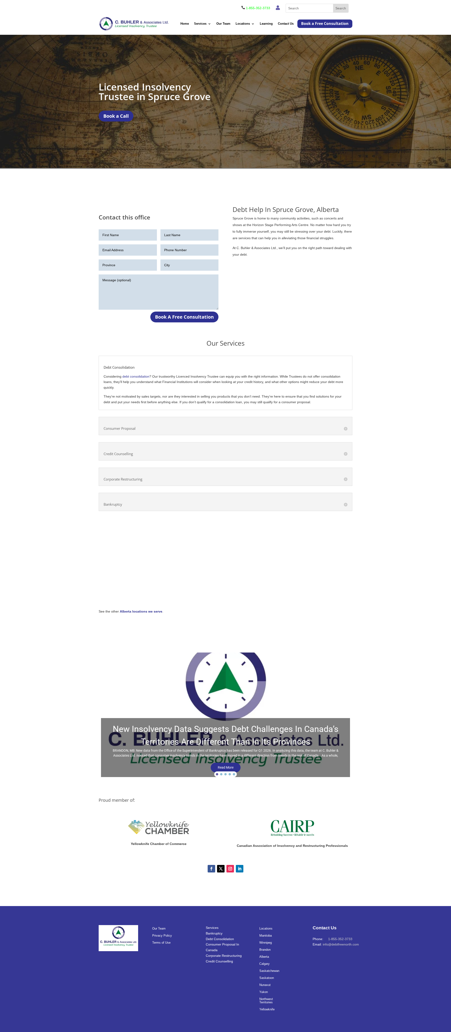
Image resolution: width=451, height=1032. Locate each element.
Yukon (263, 992)
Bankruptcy (214, 933)
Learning (266, 23)
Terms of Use (161, 942)
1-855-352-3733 (258, 8)
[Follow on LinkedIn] (239, 868)
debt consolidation (135, 376)
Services (200, 23)
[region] (225, 716)
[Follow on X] (221, 868)
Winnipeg (265, 942)
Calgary (264, 964)
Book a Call (116, 116)
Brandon (265, 949)
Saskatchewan (269, 971)
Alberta (264, 956)
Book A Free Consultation (184, 317)
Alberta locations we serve (141, 611)
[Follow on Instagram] (230, 868)
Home (184, 23)
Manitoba (265, 935)
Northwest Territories (266, 1000)
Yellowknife (267, 1009)
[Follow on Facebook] (211, 868)
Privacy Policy (162, 935)
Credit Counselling (219, 961)
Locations (243, 23)
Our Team (223, 23)
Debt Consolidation (220, 939)
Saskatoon (266, 978)
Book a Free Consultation (325, 23)
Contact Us (286, 23)
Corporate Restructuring (224, 956)
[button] (225, 716)
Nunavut (265, 985)
